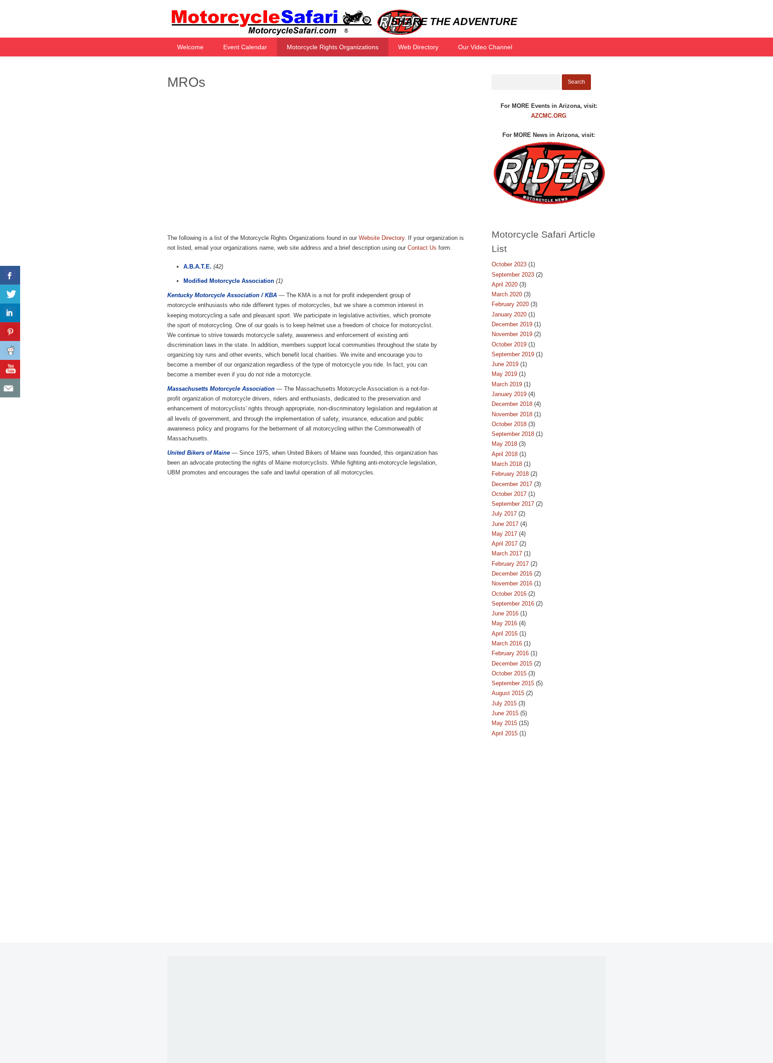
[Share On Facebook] (10, 275)
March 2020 (507, 294)
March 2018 (507, 464)
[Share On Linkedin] (10, 312)
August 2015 (508, 693)
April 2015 (505, 733)
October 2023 (509, 264)
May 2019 (504, 374)
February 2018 (510, 473)
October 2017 (509, 494)
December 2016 (512, 573)
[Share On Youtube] (10, 369)
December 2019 (512, 324)
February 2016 (510, 653)
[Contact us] (10, 388)
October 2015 (509, 673)
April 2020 (505, 284)
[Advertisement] (319, 163)
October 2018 (509, 424)
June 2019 (505, 364)
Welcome (190, 47)
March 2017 (507, 553)
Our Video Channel (485, 47)
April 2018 (505, 454)
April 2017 (505, 543)
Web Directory (418, 47)
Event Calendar (245, 47)
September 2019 (513, 354)
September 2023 (513, 274)
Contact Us (422, 247)
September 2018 (513, 434)
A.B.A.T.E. (197, 266)
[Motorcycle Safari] (295, 33)
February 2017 (510, 563)
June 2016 (505, 613)
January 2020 (509, 314)
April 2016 (505, 633)
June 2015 (505, 713)
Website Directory (381, 238)
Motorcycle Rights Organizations (332, 47)
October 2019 (509, 344)
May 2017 (504, 533)
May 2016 (504, 623)
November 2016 (512, 583)
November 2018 (512, 414)
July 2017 (504, 513)
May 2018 (504, 443)
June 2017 (505, 524)
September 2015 (513, 683)
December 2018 (512, 404)
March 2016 (507, 643)
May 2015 (504, 723)
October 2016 (509, 593)
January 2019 (509, 394)
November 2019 (512, 334)
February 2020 (510, 304)
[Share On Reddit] (10, 350)
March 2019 (507, 384)
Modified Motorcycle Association (228, 280)
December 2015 (512, 663)
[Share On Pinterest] (10, 331)
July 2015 (504, 703)
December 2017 (512, 484)
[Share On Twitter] (10, 294)
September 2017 (513, 503)
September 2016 (513, 603)
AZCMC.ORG (548, 115)
